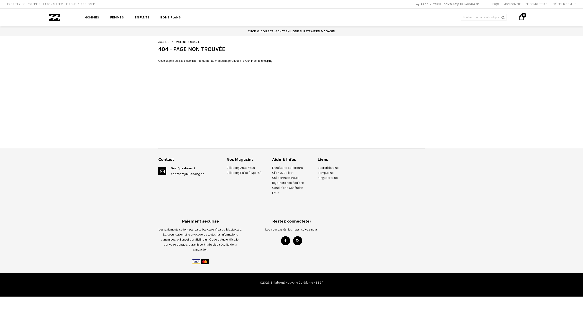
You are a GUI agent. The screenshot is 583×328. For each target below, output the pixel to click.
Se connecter (535, 4)
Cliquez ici (238, 60)
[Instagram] (297, 240)
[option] (149, 4)
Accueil (163, 42)
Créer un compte (564, 4)
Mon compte (512, 4)
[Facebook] (285, 240)
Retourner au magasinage (214, 60)
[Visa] (196, 261)
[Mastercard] (205, 261)
